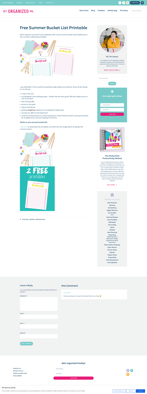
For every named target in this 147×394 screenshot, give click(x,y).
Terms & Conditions (20, 373)
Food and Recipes (112, 217)
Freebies (101, 10)
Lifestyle (112, 230)
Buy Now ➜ (112, 185)
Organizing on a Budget (112, 238)
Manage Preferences (118, 391)
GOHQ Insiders (8, 3)
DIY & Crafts (112, 213)
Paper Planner (112, 247)
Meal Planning (112, 232)
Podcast (112, 252)
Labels (112, 227)
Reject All (131, 391)
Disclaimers (17, 376)
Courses (19, 3)
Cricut (112, 214)
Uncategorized (112, 262)
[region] (73, 389)
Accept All (140, 391)
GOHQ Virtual (30, 3)
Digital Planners (112, 210)
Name (22, 313)
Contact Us (50, 3)
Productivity (112, 257)
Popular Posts (112, 255)
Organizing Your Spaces (112, 240)
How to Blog (112, 224)
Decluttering (112, 207)
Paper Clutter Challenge (112, 244)
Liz (65, 293)
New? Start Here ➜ (112, 70)
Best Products (112, 202)
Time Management (112, 260)
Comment (23, 296)
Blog (93, 10)
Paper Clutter (112, 242)
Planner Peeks (112, 250)
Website (22, 333)
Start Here (84, 10)
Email (22, 323)
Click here (23, 127)
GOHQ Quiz (112, 10)
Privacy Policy (18, 371)
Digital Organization (112, 236)
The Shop (124, 10)
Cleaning (112, 205)
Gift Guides (112, 222)
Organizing (40, 219)
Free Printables (112, 219)
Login (41, 3)
